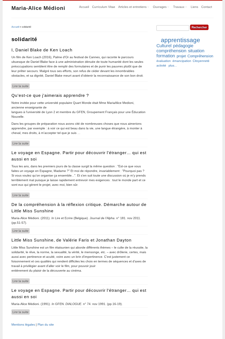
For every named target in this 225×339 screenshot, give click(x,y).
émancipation (181, 61)
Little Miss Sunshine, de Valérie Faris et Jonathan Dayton (71, 240)
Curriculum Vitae (103, 7)
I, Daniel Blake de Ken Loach (42, 50)
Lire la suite (21, 86)
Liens (194, 7)
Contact (206, 7)
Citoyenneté (201, 61)
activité (161, 65)
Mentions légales (23, 324)
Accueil (84, 7)
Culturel (163, 45)
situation (196, 50)
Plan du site (46, 324)
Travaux (178, 7)
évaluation (163, 61)
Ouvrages (159, 7)
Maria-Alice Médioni (38, 8)
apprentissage (180, 40)
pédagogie (183, 45)
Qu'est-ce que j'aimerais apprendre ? (50, 95)
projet (181, 56)
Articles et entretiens (132, 7)
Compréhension (200, 56)
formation (165, 55)
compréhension (171, 50)
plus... (173, 65)
